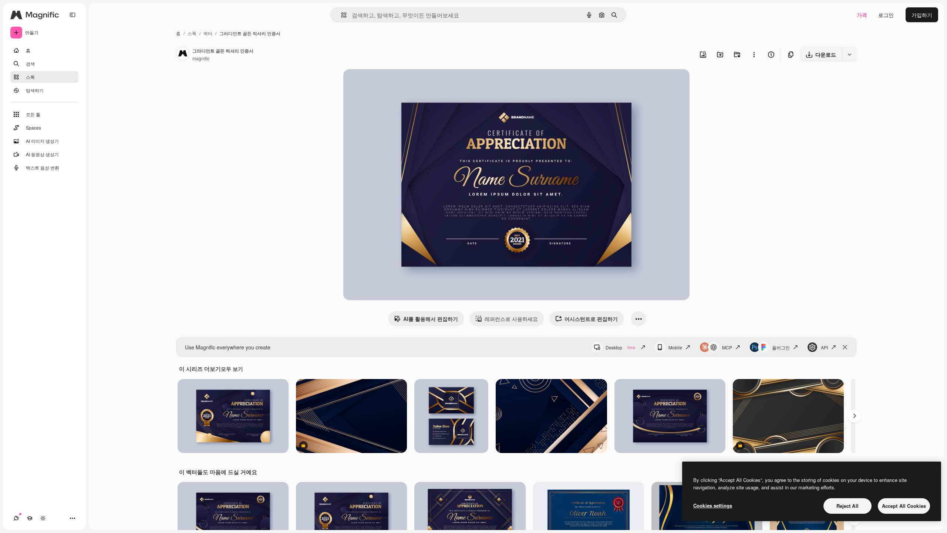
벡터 (207, 33)
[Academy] (30, 518)
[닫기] (845, 347)
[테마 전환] (43, 518)
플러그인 (781, 347)
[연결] (16, 518)
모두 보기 (232, 368)
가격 (862, 15)
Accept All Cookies (904, 505)
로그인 (886, 15)
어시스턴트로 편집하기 (591, 318)
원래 (385, 83)
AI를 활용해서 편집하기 (430, 318)
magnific (200, 58)
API (824, 347)
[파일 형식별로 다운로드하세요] (849, 54)
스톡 (192, 33)
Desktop (620, 347)
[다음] (854, 416)
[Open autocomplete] (341, 15)
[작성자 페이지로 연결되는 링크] (182, 54)
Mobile (675, 347)
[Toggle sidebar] (72, 15)
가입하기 (921, 15)
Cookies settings (712, 505)
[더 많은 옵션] (754, 54)
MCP (727, 347)
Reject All (847, 505)
